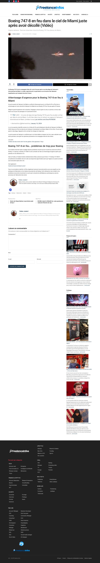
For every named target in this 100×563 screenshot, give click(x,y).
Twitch (50, 467)
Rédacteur (11, 530)
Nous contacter (79, 1)
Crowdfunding (25, 483)
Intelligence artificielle (26, 468)
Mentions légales (88, 558)
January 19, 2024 (36, 123)
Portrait (11, 499)
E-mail (9, 259)
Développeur (12, 523)
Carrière (40, 489)
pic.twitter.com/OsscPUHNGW (45, 119)
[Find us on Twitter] (11, 1)
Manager (11, 527)
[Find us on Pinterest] (18, 1)
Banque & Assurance (27, 480)
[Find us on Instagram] (14, 1)
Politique (24, 497)
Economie (11, 494)
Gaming (50, 463)
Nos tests (76, 14)
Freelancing (53, 489)
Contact (64, 558)
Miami (24, 193)
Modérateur (24, 527)
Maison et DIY (41, 453)
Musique (40, 465)
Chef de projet (24, 513)
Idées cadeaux (53, 481)
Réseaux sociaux (13, 471)
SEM (22, 532)
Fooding (52, 451)
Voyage (34, 34)
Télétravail (40, 493)
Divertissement (66, 14)
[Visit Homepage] (50, 7)
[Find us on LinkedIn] (16, 1)
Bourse (11, 483)
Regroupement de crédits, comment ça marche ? (78, 278)
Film (39, 463)
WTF (39, 472)
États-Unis (19, 193)
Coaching (11, 515)
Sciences (11, 501)
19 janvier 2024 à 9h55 (26, 34)
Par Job (10, 508)
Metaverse (23, 471)
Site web (39, 259)
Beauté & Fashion (54, 448)
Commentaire (12, 234)
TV (38, 467)
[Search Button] (91, 1)
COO (22, 518)
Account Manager (13, 511)
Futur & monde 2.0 (13, 468)
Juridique (52, 491)
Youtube (50, 470)
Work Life (40, 486)
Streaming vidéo (52, 465)
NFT (10, 487)
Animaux (40, 448)
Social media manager (26, 534)
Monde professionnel (27, 14)
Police (29, 193)
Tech (10, 463)
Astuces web (12, 466)
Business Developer (26, 511)
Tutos (10, 473)
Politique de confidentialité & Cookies (75, 558)
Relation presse (25, 530)
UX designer (24, 537)
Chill (38, 460)
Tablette (40, 481)
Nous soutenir (86, 1)
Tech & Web (15, 14)
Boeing (13, 193)
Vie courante (41, 455)
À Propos (59, 558)
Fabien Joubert (16, 34)
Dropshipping (24, 523)
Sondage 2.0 (84, 14)
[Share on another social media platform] (90, 84)
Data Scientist (24, 520)
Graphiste (23, 525)
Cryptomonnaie (13, 485)
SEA (10, 532)
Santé (23, 499)
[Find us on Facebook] (9, 1)
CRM (10, 520)
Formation (11, 525)
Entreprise (23, 466)
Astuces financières (14, 480)
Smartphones (53, 479)
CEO (10, 513)
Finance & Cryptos (40, 14)
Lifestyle (57, 14)
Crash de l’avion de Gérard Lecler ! (17, 166)
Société (50, 14)
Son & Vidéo (12, 537)
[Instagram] (10, 189)
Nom (9, 252)
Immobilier (24, 485)
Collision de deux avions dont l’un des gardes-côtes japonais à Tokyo (25, 141)
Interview (11, 497)
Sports (51, 453)
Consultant (12, 518)
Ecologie (24, 494)
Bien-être (40, 451)
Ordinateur (40, 479)
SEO (10, 534)
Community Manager (26, 515)
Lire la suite (74, 126)
